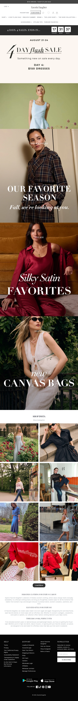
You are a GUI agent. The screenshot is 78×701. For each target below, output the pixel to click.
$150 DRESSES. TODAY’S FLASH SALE (39, 2)
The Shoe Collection (67, 17)
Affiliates (25, 666)
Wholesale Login (27, 663)
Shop (4, 17)
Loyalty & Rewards (28, 645)
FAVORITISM (24, 13)
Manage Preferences (29, 671)
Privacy (6, 648)
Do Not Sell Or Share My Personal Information (10, 664)
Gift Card (25, 658)
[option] (39, 2)
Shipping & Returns (28, 653)
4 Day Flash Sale (15, 17)
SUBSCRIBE (35, 13)
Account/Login (26, 648)
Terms (6, 645)
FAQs (23, 655)
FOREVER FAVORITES (51, 22)
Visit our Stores (45, 646)
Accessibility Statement (11, 655)
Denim (40, 17)
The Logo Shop (50, 17)
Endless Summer (29, 17)
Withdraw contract (28, 668)
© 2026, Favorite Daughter (39, 695)
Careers (24, 660)
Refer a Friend (45, 651)
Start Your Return (27, 650)
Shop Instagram (46, 649)
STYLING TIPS (38, 22)
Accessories (26, 22)
